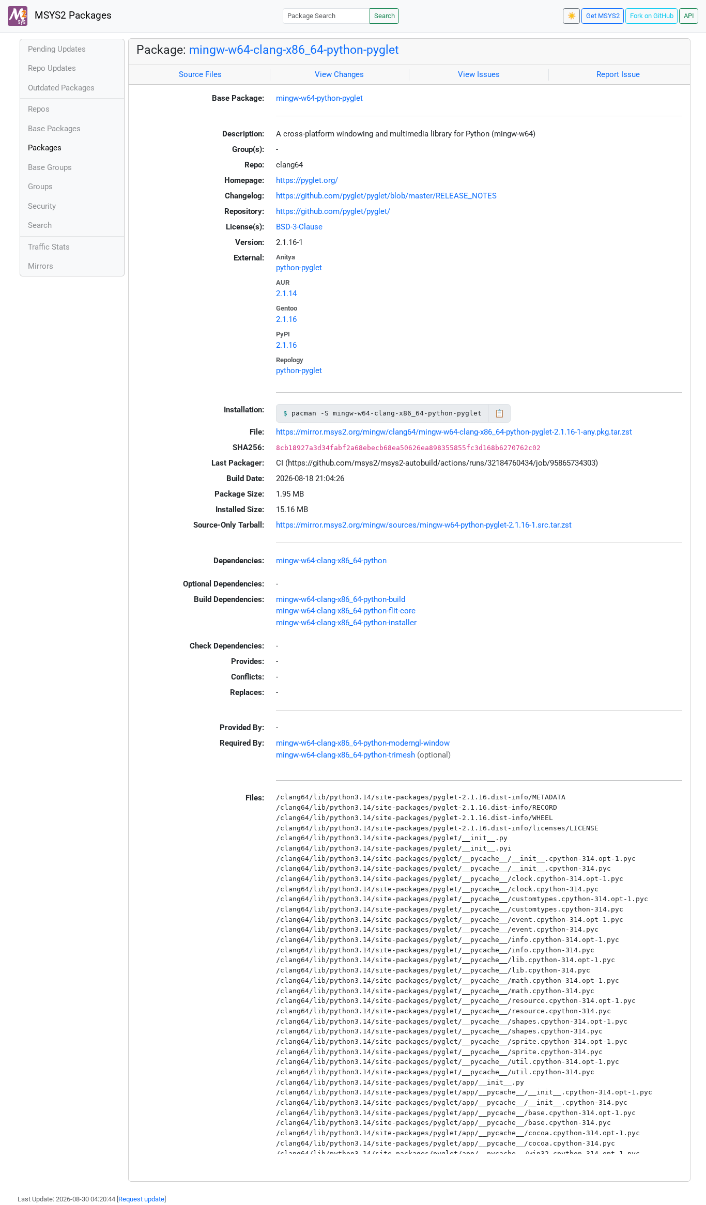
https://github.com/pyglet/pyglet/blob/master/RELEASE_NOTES (386, 195)
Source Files (200, 74)
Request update (141, 1199)
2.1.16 (286, 319)
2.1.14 (286, 293)
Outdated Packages (61, 87)
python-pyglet (299, 267)
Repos (39, 109)
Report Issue (618, 74)
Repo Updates (52, 68)
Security (42, 206)
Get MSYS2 (603, 16)
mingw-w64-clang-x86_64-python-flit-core (346, 610)
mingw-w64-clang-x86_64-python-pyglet (294, 49)
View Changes (339, 74)
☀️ (571, 16)
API (689, 16)
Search (384, 16)
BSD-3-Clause (299, 226)
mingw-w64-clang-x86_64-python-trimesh (345, 755)
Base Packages (54, 128)
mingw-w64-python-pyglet (319, 98)
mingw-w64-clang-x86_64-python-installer (346, 622)
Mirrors (40, 266)
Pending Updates (57, 49)
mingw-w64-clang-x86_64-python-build (340, 599)
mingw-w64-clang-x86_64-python (331, 560)
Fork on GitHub (651, 16)
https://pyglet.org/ (307, 180)
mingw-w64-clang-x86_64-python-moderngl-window (363, 743)
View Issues (479, 74)
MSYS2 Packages (72, 15)
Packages (45, 147)
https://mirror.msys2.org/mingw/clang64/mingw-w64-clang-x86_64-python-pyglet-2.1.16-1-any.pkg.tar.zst (454, 432)
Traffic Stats (49, 247)
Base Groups (50, 167)
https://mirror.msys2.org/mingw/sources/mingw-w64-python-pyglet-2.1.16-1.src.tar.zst (424, 525)
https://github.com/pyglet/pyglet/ (333, 211)
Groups (40, 186)
